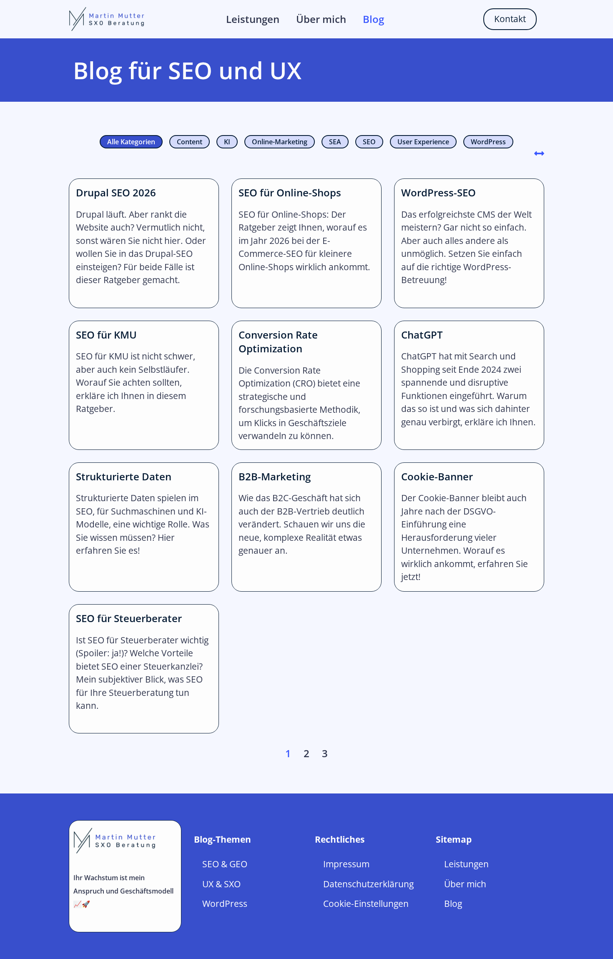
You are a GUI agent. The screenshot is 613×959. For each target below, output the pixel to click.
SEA (335, 141)
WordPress (488, 141)
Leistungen (252, 19)
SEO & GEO (224, 864)
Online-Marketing (279, 141)
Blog (373, 19)
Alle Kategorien (131, 141)
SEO (369, 141)
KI (227, 141)
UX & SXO (221, 884)
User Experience (423, 141)
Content (189, 141)
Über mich (321, 19)
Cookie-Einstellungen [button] (366, 903)
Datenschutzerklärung (368, 884)
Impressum (346, 864)
